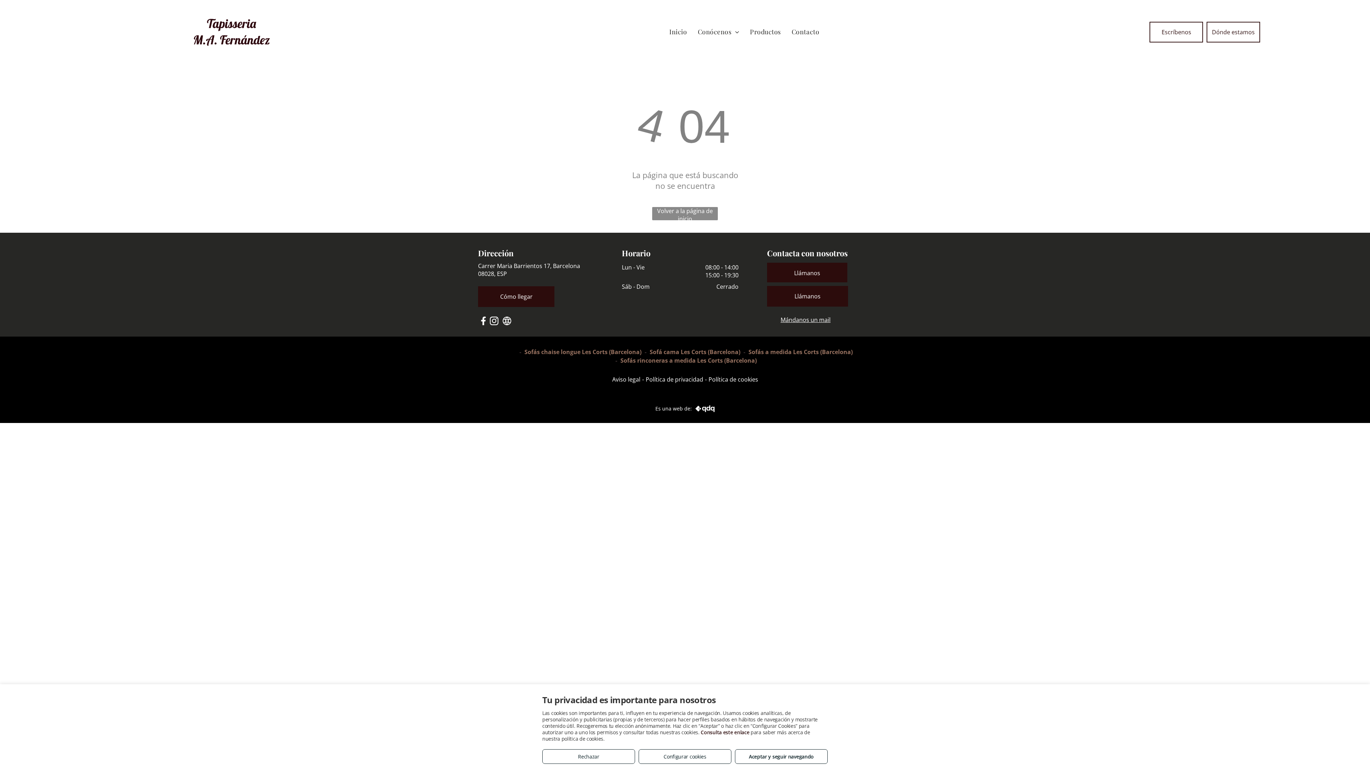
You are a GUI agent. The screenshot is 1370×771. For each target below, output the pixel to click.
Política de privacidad (674, 379)
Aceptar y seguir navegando (781, 756)
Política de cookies (733, 379)
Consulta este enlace (725, 732)
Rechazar (588, 756)
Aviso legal (626, 379)
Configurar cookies (685, 756)
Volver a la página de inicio (685, 213)
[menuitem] (678, 32)
